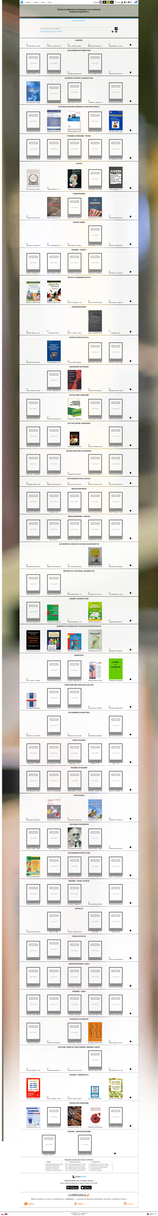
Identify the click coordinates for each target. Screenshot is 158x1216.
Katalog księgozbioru (79, 20)
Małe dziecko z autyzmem (96, 1170)
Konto (50, 2)
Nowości (28, 2)
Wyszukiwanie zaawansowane (48, 31)
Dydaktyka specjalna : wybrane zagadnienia (77, 1168)
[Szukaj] (116, 28)
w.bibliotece (70, 1199)
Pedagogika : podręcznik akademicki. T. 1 (54, 1170)
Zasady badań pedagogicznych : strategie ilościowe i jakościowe (59, 1164)
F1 (125, 2)
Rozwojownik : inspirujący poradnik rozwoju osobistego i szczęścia (82, 1170)
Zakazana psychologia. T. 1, (97, 1168)
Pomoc (43, 2)
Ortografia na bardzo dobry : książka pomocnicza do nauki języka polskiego (84, 1167)
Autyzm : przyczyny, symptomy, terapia (99, 1167)
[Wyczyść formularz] (112, 31)
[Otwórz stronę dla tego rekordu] (33, 44)
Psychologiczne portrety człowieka (53, 1165)
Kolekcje (59, 31)
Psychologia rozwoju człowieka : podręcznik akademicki (80, 1165)
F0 (122, 2)
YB (108, 2)
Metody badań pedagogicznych (52, 1168)
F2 (129, 2)
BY (112, 2)
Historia (36, 2)
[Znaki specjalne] (116, 31)
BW (104, 2)
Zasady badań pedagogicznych (52, 1167)
